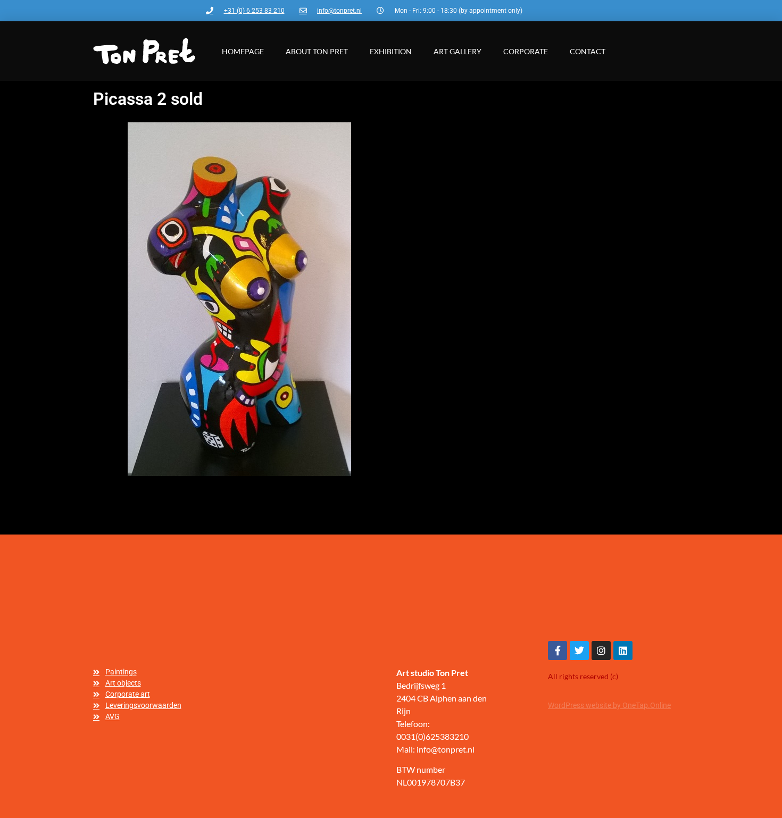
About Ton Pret (317, 51)
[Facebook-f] (557, 650)
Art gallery (457, 51)
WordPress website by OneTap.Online (609, 705)
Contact (587, 51)
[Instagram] (601, 650)
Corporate (525, 51)
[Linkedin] (623, 650)
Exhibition (391, 51)
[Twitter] (579, 650)
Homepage (243, 51)
